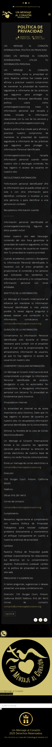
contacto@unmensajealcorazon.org (27, 7)
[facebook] (23, 3)
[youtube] (26, 3)
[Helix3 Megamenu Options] (49, 14)
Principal (39, 37)
